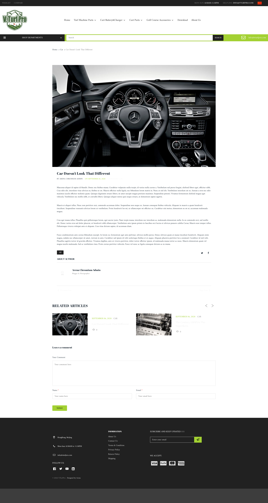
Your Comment (58, 357)
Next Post (204, 290)
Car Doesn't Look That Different (110, 324)
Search (218, 37)
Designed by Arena (74, 478)
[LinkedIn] (73, 468)
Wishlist (6, 3)
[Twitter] (202, 253)
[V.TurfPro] (14, 20)
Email (139, 390)
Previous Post (65, 290)
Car (61, 50)
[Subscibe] (198, 440)
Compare (18, 3)
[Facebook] (208, 253)
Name (55, 390)
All (60, 252)
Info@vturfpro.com (257, 38)
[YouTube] (67, 468)
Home (54, 50)
